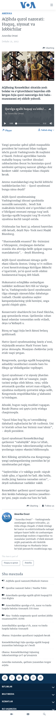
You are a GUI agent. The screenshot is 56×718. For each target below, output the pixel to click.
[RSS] (26, 678)
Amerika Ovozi (16, 113)
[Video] (11, 714)
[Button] (48, 48)
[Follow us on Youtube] (19, 678)
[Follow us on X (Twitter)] (12, 678)
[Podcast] (33, 678)
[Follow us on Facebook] (5, 678)
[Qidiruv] (44, 714)
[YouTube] (28, 714)
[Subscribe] (40, 678)
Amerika (7, 13)
